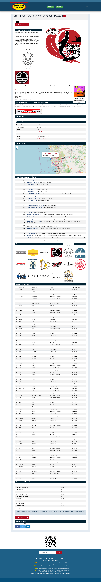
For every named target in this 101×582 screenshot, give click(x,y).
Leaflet (61, 173)
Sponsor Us (59, 6)
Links (73, 6)
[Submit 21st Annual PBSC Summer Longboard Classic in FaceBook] (17, 526)
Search (59, 552)
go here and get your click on (52, 573)
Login (83, 6)
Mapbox (84, 173)
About (39, 6)
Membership (50, 6)
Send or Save (20, 24)
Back (27, 24)
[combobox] (47, 552)
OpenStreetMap (69, 173)
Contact (78, 6)
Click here (17, 89)
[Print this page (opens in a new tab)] (64, 16)
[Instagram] (87, 7)
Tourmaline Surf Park (41, 138)
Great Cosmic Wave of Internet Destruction (56, 571)
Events (43, 6)
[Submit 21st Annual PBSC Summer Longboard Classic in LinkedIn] (27, 526)
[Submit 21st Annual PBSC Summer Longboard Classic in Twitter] (22, 526)
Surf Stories (68, 6)
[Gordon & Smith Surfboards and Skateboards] (29, 111)
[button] (50, 158)
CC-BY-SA (77, 173)
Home (34, 6)
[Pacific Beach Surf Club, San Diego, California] (19, 6)
